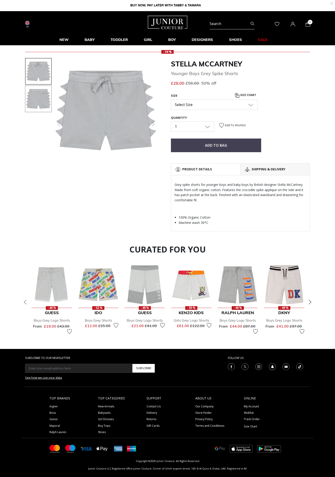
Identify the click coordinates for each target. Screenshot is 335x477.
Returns (151, 419)
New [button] (64, 39)
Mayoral (54, 426)
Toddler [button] (119, 39)
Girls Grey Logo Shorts (191, 320)
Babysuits (104, 413)
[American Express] (118, 448)
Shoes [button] (235, 39)
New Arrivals (106, 406)
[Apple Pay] (102, 448)
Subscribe (143, 368)
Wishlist (249, 413)
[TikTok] (299, 366)
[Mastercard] (54, 448)
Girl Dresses (106, 419)
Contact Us (154, 406)
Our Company (204, 406)
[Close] (331, 3)
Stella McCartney (206, 64)
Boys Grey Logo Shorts (52, 320)
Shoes (102, 432)
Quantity (179, 118)
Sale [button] (263, 39)
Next (310, 302)
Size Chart (248, 95)
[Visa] (86, 448)
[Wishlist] (69, 331)
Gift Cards (153, 426)
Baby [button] (90, 39)
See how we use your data (43, 378)
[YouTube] (286, 366)
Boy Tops (104, 426)
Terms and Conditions (209, 426)
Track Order (252, 419)
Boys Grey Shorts (98, 320)
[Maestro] (70, 448)
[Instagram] (258, 366)
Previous (25, 302)
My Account (251, 406)
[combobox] (232, 23)
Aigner (53, 406)
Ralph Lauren (57, 432)
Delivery (152, 413)
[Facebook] (231, 366)
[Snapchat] (272, 366)
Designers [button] (202, 39)
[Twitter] (245, 366)
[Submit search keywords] (252, 23)
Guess (53, 419)
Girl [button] (148, 39)
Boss (52, 413)
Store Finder (203, 413)
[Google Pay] (220, 448)
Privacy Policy (204, 419)
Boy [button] (172, 39)
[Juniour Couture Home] (167, 22)
